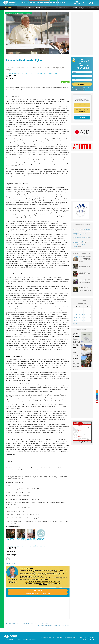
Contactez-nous (89, 637)
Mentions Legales (71, 637)
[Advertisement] (38, 609)
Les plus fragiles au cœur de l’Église (81, 237)
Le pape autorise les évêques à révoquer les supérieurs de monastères (85, 289)
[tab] (77, 423)
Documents (53, 2)
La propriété (56, 637)
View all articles (10, 563)
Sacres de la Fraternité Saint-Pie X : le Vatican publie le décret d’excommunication (85, 258)
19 (76, 317)
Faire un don (61, 2)
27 (79, 320)
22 (84, 317)
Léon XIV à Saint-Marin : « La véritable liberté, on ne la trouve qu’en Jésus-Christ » (54, 8)
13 (79, 314)
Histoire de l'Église (18, 13)
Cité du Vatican (34, 2)
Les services (63, 637)
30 (87, 320)
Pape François (27, 13)
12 (76, 314)
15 (84, 314)
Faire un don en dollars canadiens (38, 593)
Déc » (77, 323)
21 (82, 317)
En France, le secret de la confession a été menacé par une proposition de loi (84, 281)
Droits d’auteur (80, 637)
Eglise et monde (44, 2)
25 (74, 320)
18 (74, 317)
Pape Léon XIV (25, 2)
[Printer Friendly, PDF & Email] (65, 82)
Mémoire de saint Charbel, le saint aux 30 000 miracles (85, 273)
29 (84, 320)
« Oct (74, 323)
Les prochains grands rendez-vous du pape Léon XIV (76, 349)
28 (82, 320)
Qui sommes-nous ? (46, 637)
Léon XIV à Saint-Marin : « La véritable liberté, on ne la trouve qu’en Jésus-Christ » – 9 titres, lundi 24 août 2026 (82, 229)
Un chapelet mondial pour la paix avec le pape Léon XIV (85, 265)
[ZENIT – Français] (12, 3)
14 (82, 314)
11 (74, 314)
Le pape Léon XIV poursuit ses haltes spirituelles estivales (76, 360)
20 (79, 317)
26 (76, 320)
